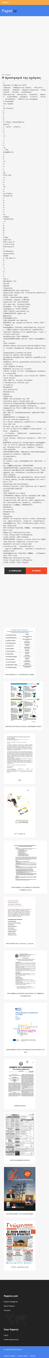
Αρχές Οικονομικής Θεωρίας (20, 1160)
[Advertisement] (24, 45)
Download (15, 571)
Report (37, 571)
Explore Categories (11, 1302)
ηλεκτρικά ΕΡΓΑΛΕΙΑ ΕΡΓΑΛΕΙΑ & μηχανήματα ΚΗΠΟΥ (23, 726)
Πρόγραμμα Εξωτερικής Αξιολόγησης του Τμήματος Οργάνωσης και (25, 995)
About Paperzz (9, 1306)
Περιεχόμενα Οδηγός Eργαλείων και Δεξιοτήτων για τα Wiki (25, 1051)
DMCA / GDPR (22, 1356)
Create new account (11, 1339)
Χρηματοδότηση (20, 1106)
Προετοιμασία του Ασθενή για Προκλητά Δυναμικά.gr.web (25, 889)
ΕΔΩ (19, 780)
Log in (6, 1335)
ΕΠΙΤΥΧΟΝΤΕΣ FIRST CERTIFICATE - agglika (19, 943)
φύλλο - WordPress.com (19, 1267)
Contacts (7, 1310)
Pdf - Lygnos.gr (19, 834)
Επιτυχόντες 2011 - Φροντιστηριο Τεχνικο (19, 674)
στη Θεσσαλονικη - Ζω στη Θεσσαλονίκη (19, 1214)
